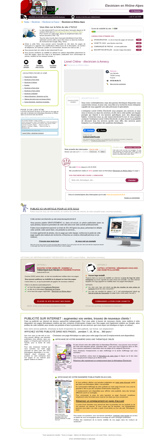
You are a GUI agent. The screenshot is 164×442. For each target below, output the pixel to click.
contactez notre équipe (121, 415)
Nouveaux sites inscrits (39, 66)
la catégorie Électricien (51, 287)
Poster (103, 130)
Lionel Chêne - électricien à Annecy (33, 133)
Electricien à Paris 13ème (32, 91)
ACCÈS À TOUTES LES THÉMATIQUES (88, 17)
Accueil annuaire (26, 66)
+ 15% (138, 50)
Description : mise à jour (133, 147)
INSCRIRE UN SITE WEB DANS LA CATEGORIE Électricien (47, 17)
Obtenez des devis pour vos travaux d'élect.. (37, 99)
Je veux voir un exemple (85, 241)
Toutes (25, 22)
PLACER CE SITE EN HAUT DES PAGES (53, 301)
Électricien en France (51, 22)
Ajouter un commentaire (132, 198)
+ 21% (138, 46)
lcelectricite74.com (91, 137)
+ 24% (138, 43)
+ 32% (138, 39)
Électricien (36, 22)
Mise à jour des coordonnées (118, 84)
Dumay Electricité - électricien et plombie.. (37, 102)
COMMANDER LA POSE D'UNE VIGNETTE (112, 301)
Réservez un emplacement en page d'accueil (100, 401)
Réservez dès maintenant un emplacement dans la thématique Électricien (102, 361)
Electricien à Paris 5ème (31, 80)
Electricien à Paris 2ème (31, 88)
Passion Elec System (30, 77)
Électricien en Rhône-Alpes (124, 5)
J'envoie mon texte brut (49, 241)
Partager (90, 130)
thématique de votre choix (108, 356)
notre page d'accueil (122, 382)
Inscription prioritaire (53, 66)
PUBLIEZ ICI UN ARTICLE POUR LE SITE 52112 (54, 209)
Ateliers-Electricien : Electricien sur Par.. (36, 96)
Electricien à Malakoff (30, 93)
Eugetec (26, 85)
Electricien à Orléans (30, 82)
